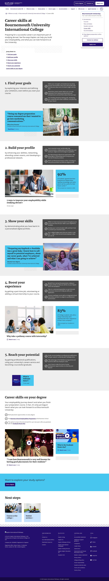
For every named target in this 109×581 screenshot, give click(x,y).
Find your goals (12, 54)
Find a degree (79, 3)
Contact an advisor (92, 40)
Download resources (47, 542)
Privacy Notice (77, 557)
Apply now (100, 3)
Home (7, 9)
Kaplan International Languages (63, 545)
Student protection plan (80, 565)
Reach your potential (13, 66)
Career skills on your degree (14, 68)
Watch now (14, 339)
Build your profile (12, 57)
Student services (29, 517)
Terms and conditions (79, 567)
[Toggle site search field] (101, 8)
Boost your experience (14, 63)
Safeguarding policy (79, 560)
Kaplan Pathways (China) (64, 542)
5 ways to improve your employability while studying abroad (26, 201)
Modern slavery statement (80, 555)
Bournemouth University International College (32, 13)
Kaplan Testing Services (64, 548)
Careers (44, 544)
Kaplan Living (61, 537)
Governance (77, 548)
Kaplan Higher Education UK (64, 551)
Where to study (13, 13)
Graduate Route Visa (19, 423)
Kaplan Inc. (61, 539)
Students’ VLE (61, 555)
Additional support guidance (79, 540)
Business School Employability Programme (23, 418)
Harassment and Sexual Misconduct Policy (80, 551)
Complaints (77, 543)
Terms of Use (77, 570)
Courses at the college (12, 517)
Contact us (90, 3)
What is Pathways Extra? (26, 379)
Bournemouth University (91, 14)
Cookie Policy (77, 546)
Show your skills (12, 60)
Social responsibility (79, 562)
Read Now (13, 129)
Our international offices (48, 539)
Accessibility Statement (80, 537)
